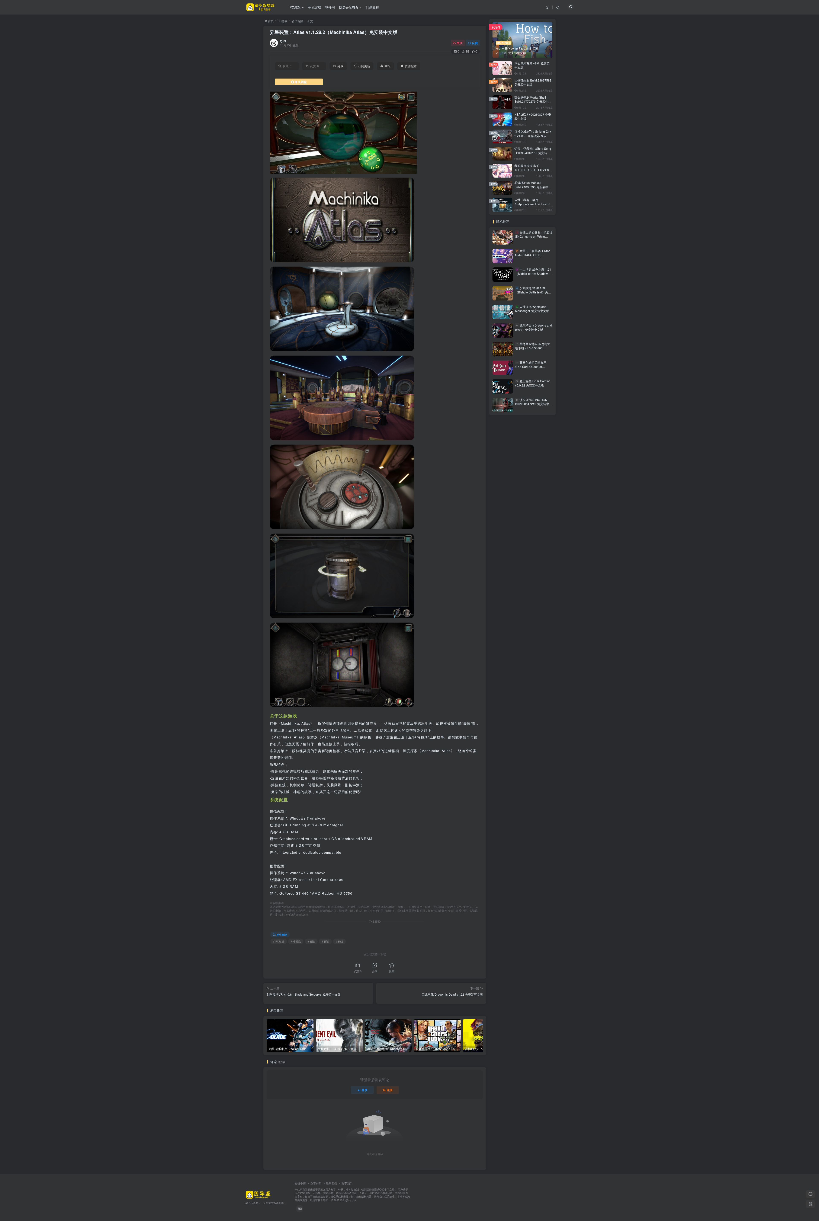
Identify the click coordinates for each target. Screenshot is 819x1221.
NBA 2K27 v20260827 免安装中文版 (532, 116)
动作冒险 (297, 21)
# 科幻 (339, 941)
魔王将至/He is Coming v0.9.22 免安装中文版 (532, 383)
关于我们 (347, 1183)
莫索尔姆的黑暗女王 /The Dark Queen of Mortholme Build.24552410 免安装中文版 (533, 368)
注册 (390, 1090)
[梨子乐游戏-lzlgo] (258, 1194)
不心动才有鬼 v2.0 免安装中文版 (532, 65)
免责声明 (315, 1183)
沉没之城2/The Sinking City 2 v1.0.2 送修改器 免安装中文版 (532, 135)
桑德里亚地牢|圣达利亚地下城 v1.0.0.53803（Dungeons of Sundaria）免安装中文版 (533, 350)
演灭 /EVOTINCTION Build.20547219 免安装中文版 (533, 404)
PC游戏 (282, 21)
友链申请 (300, 1183)
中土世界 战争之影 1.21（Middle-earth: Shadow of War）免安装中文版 (533, 273)
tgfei (283, 41)
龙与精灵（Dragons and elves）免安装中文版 (533, 327)
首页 (270, 21)
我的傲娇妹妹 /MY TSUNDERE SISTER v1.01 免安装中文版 (532, 169)
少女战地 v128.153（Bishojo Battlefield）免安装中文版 (533, 292)
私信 (475, 43)
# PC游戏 (278, 941)
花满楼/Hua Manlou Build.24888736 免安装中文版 (532, 187)
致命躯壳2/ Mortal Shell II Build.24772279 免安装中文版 (532, 101)
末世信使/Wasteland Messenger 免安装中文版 (532, 309)
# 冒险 (311, 941)
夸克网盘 (301, 82)
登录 (364, 1090)
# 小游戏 (296, 941)
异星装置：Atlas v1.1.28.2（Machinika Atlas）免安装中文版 (333, 32)
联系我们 (331, 1183)
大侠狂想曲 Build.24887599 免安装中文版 (532, 82)
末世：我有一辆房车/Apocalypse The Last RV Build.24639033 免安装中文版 (532, 206)
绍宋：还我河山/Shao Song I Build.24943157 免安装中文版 (532, 152)
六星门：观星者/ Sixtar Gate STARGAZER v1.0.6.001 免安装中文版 (532, 255)
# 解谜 (325, 941)
